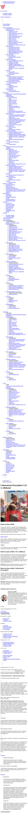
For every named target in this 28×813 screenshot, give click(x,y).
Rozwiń (2, 545)
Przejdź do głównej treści (8, 2)
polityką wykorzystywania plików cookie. (13, 670)
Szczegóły (3, 755)
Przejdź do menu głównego (9, 1)
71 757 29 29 (4, 11)
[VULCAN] (7, 8)
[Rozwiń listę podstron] (9, 193)
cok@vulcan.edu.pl (5, 542)
